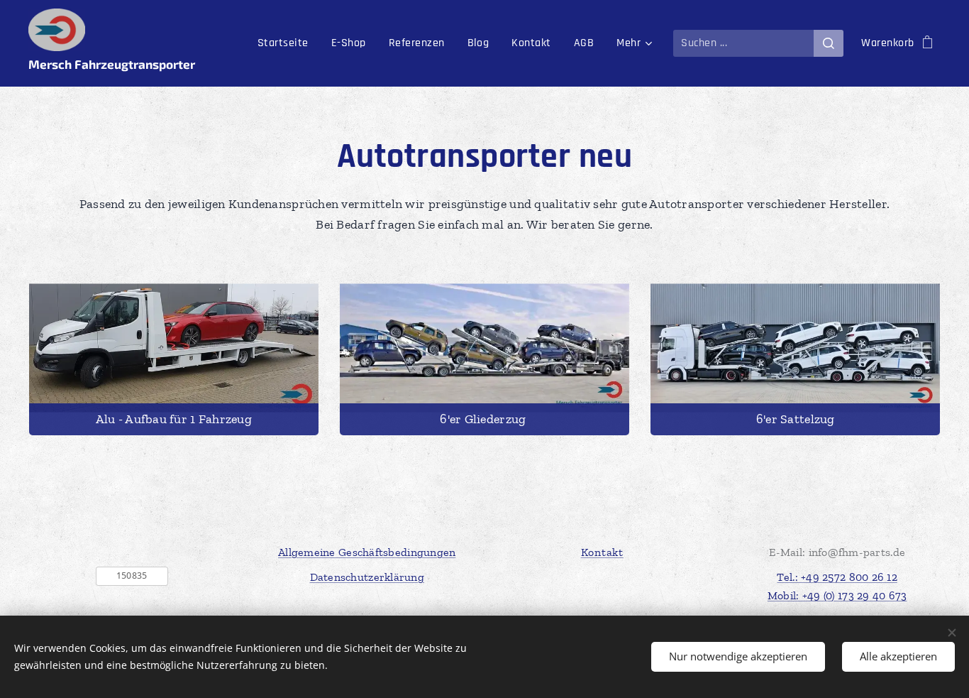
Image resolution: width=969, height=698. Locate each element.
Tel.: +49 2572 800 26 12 (837, 577)
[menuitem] (287, 43)
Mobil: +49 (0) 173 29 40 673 (837, 595)
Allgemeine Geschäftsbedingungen (366, 552)
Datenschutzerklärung (367, 577)
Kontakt (602, 552)
